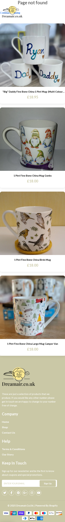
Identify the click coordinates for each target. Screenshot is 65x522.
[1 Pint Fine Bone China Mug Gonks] (32, 139)
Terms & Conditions (13, 449)
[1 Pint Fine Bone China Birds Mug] (32, 223)
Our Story (8, 454)
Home (5, 421)
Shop (5, 427)
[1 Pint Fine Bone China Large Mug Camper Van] (32, 307)
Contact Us (8, 432)
